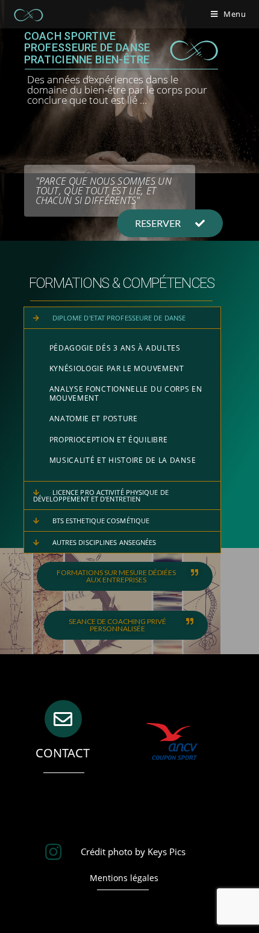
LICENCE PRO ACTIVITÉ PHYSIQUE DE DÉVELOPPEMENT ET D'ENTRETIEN (101, 495)
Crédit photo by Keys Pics (133, 851)
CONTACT (63, 753)
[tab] (122, 317)
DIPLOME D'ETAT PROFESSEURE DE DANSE (119, 317)
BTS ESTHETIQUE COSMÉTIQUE (101, 520)
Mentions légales (124, 878)
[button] (170, 223)
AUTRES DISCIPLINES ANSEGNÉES (104, 542)
